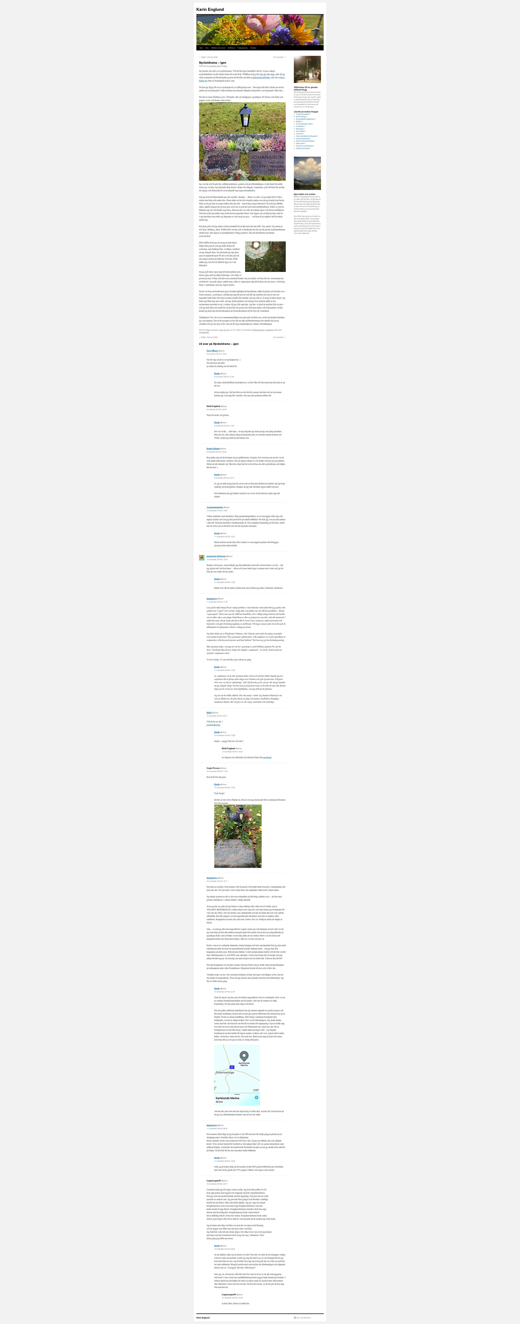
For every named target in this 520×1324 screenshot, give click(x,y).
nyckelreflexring (213, 724)
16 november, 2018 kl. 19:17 (217, 881)
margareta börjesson (216, 556)
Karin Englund (210, 9)
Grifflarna (231, 47)
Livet (221, 330)
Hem (201, 47)
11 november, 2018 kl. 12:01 (224, 536)
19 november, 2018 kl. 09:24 (224, 1249)
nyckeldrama (269, 330)
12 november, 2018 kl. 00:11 (217, 716)
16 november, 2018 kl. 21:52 (224, 991)
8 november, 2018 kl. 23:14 (224, 478)
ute (265, 74)
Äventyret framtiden (302, 114)
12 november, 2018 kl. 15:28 (224, 735)
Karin (225, 66)
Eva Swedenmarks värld (304, 124)
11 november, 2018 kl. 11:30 (217, 602)
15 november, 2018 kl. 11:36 (217, 771)
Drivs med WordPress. (304, 1318)
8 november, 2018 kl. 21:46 (224, 425)
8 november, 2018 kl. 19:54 (217, 354)
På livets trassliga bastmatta (304, 141)
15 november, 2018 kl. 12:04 (224, 787)
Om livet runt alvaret (302, 138)
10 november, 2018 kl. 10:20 (217, 510)
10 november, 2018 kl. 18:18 (217, 559)
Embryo (298, 121)
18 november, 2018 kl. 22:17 (217, 1184)
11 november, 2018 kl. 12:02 (224, 582)
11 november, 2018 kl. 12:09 (224, 670)
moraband (267, 757)
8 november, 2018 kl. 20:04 (217, 409)
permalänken (204, 332)
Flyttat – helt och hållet (208, 57)
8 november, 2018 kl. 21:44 (224, 376)
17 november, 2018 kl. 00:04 (217, 1128)
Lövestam (299, 133)
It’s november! (279, 57)
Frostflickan (300, 126)
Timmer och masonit (302, 148)
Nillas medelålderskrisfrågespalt (306, 136)
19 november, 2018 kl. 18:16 (232, 1297)
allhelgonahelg (258, 330)
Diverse (253, 47)
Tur (228, 330)
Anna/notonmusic (215, 507)
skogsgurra (212, 598)
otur (225, 330)
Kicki (209, 712)
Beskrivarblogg (301, 116)
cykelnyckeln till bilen (260, 77)
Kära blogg (299, 129)
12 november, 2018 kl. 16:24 (232, 751)
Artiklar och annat (218, 47)
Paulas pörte (300, 143)
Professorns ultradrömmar (304, 146)
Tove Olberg (212, 350)
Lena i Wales (300, 131)
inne (272, 74)
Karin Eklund (213, 448)
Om (207, 47)
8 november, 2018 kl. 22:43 (217, 452)
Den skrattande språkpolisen (305, 119)
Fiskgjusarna (243, 47)
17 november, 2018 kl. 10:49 (224, 1161)
